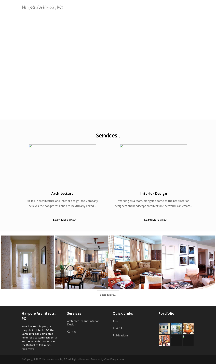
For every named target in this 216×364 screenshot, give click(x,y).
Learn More (60, 219)
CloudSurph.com (114, 359)
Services (125, 7)
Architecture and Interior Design (83, 322)
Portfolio (145, 7)
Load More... (108, 295)
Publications (164, 7)
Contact (182, 7)
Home (99, 7)
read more (28, 348)
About (111, 7)
